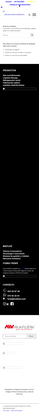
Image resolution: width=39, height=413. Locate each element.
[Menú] (33, 14)
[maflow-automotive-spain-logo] (16, 14)
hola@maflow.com (16, 298)
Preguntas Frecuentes (21, 389)
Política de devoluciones (19, 392)
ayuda (22, 268)
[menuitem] (9, 1)
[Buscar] (28, 14)
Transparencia (9, 389)
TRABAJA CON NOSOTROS (20, 5)
